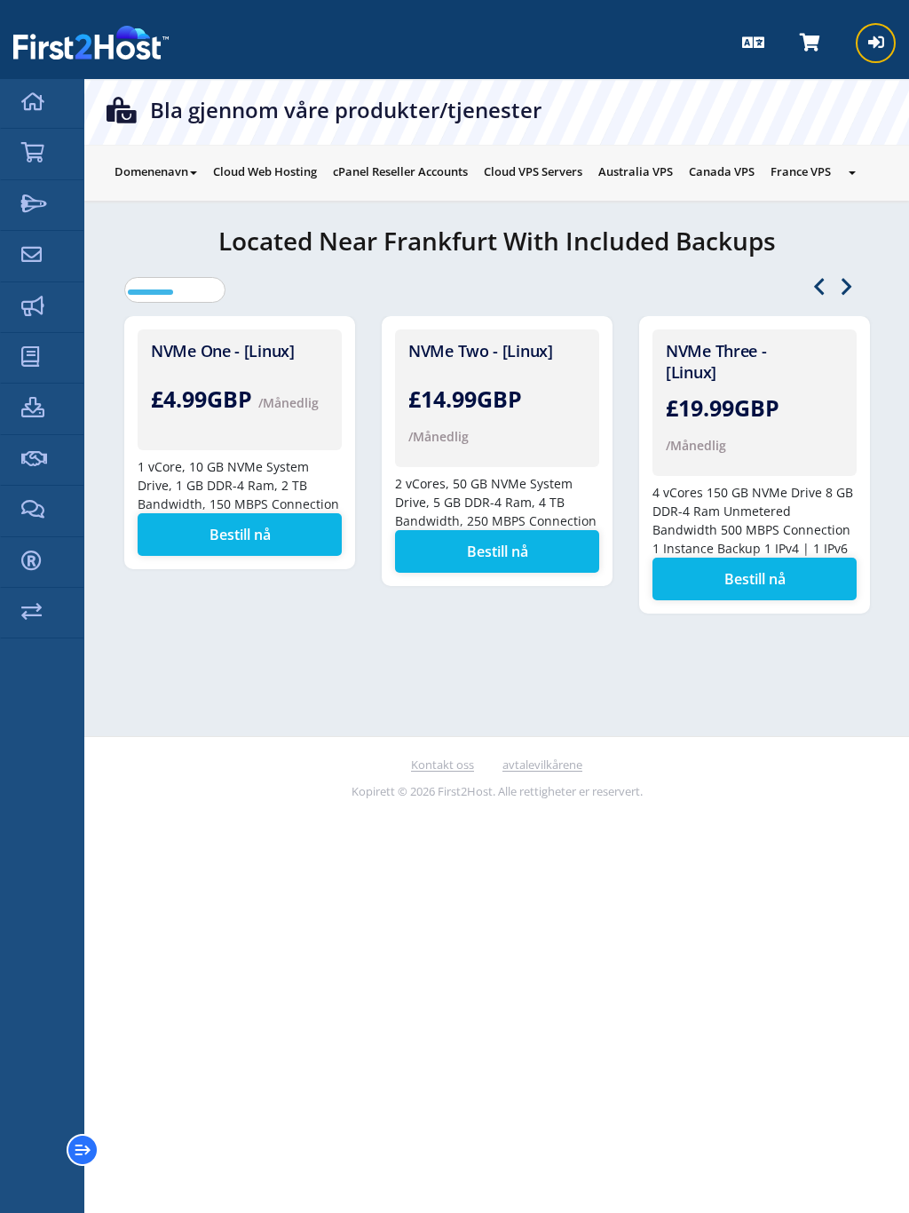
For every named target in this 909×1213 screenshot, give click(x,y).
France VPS (801, 171)
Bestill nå (240, 534)
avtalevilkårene (542, 765)
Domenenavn (151, 171)
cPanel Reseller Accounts (400, 171)
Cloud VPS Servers (533, 171)
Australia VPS (635, 171)
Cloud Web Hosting (265, 171)
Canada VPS (722, 171)
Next (846, 287)
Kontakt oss (442, 765)
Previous (819, 287)
